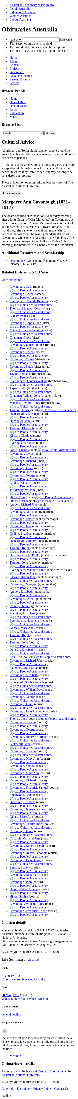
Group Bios (17, 72)
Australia (39, 979)
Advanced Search (21, 75)
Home (13, 57)
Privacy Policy (42, 1088)
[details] (32, 959)
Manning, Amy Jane (22, 613)
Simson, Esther (19, 867)
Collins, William (20, 482)
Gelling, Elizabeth (21, 533)
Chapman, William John (25, 395)
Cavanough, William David (27, 689)
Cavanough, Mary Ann (24, 758)
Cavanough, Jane (20, 526)
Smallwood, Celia (21, 795)
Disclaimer (24, 1088)
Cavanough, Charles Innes (26, 824)
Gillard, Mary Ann (21, 816)
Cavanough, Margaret (23, 584)
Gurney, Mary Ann (22, 628)
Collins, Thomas (20, 606)
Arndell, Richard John (24, 504)
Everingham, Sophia (22, 442)
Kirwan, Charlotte (21, 435)
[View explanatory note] (5, 1031)
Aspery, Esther (19, 315)
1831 (18, 975)
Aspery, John (18, 388)
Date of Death (18, 105)
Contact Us (61, 1088)
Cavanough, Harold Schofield (28, 853)
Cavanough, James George (27, 809)
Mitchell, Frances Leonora (26, 330)
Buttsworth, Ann (20, 744)
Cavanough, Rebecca (23, 874)
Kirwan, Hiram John (23, 577)
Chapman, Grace (20, 337)
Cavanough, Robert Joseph (27, 845)
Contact (14, 65)
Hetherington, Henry (23, 540)
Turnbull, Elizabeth (22, 428)
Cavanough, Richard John (26, 660)
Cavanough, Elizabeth (24, 675)
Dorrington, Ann (20, 421)
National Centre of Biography (45, 1071)
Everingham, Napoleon (24, 620)
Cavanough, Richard (23, 461)
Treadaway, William (22, 490)
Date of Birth (18, 102)
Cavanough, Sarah (21, 366)
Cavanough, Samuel (22, 765)
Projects (15, 68)
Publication (17, 113)
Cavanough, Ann (20, 511)
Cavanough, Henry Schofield (28, 736)
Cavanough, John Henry (25, 860)
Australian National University (21, 1075)
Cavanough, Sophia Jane (25, 323)
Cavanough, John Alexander (28, 711)
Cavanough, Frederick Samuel (29, 787)
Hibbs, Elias (17, 497)
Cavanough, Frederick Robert (28, 911)
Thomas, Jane (18, 718)
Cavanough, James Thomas (27, 344)
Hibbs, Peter (17, 501)
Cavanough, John (21, 882)
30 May (6, 995)
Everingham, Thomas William (28, 381)
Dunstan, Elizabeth (22, 649)
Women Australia (20, 16)
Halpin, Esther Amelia (24, 889)
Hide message (11, 193)
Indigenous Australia (23, 12)
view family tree (12, 280)
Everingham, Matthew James (28, 569)
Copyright (8, 1088)
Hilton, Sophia (19, 896)
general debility (11, 1014)
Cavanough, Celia (21, 286)
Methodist (16, 1055)
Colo (5, 979)
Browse (14, 83)
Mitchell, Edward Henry (25, 403)
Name (13, 98)
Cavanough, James (21, 468)
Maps (13, 116)
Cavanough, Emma (22, 359)
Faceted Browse (20, 79)
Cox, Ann (16, 657)
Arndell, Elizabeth (21, 591)
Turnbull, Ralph (20, 548)
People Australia (20, 8)
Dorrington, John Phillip (25, 555)
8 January (8, 975)
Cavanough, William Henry (27, 903)
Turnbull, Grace (20, 410)
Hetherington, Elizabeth (25, 413)
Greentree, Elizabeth (22, 802)
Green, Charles (19, 450)
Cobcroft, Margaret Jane (25, 838)
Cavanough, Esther (22, 519)
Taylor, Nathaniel (20, 373)
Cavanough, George (22, 475)
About (14, 61)
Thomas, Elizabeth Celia (25, 308)
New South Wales (20, 979)
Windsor (7, 998)
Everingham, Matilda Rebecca (29, 301)
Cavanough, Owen (22, 294)
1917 (16, 995)
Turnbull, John (19, 562)
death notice (17, 260)
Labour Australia (20, 19)
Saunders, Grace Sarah (24, 667)
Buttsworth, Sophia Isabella (27, 682)
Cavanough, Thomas (23, 722)
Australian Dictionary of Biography (32, 5)
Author (14, 109)
